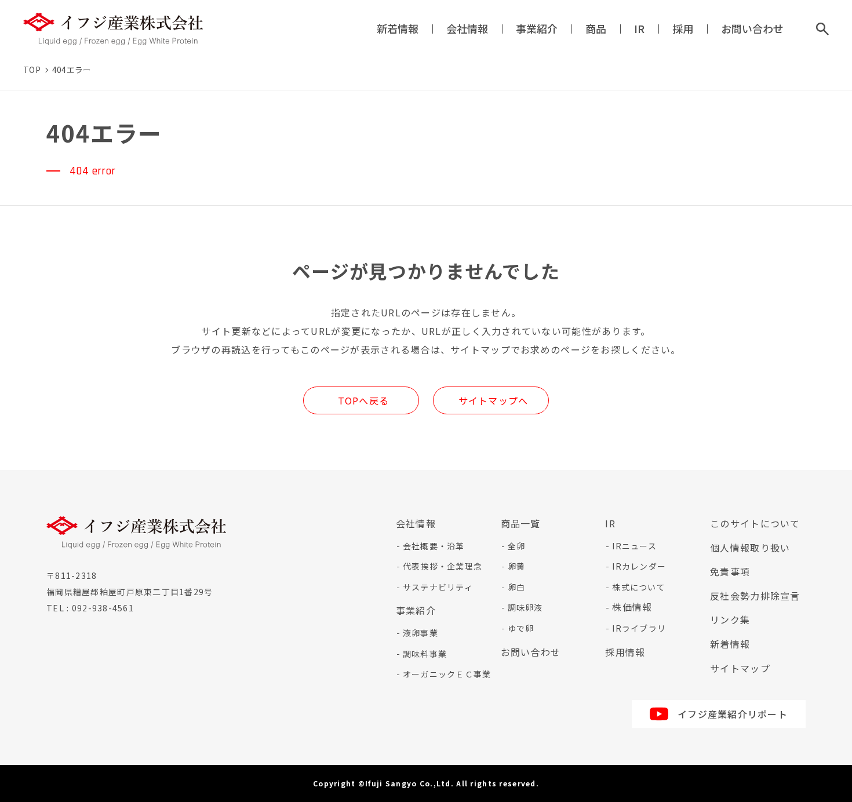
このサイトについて (755, 523)
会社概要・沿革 (434, 546)
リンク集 (730, 619)
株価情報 (632, 607)
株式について (638, 587)
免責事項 (730, 571)
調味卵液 (525, 607)
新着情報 (397, 28)
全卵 (517, 546)
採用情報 (625, 652)
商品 (595, 28)
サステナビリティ (438, 587)
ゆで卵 (521, 628)
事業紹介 (537, 28)
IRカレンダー (639, 566)
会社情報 (467, 28)
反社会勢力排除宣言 (755, 596)
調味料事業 (425, 653)
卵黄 (517, 566)
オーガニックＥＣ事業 (447, 674)
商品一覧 (521, 523)
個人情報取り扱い (750, 548)
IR (639, 28)
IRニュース (634, 546)
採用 (682, 28)
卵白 (517, 587)
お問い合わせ (752, 28)
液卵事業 (420, 633)
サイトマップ (740, 668)
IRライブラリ (639, 628)
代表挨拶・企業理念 (443, 566)
